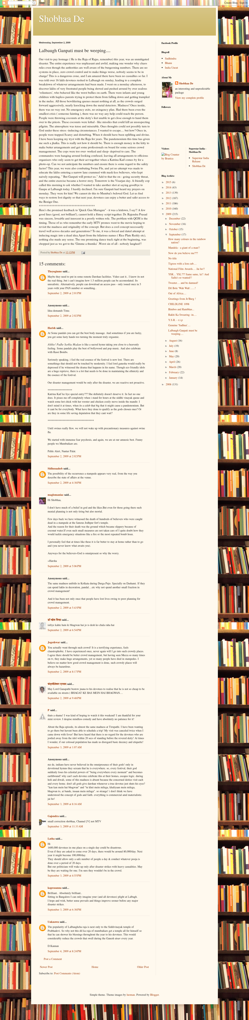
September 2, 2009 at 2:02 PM (64, 315)
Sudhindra (170, 58)
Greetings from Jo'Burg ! (182, 299)
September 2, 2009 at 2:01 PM (64, 293)
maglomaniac (55, 495)
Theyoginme (55, 271)
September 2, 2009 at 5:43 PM (64, 607)
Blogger (154, 994)
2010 (169, 208)
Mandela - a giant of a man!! (184, 247)
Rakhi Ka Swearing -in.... (182, 314)
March (173, 367)
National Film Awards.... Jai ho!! (186, 269)
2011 (169, 203)
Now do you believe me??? (183, 253)
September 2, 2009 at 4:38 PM (64, 482)
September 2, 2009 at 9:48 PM (64, 698)
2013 (169, 192)
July (171, 346)
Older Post (143, 967)
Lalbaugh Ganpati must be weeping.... (182, 332)
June (172, 351)
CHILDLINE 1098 (178, 304)
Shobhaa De (61, 18)
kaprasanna (54, 888)
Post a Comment (53, 959)
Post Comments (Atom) (67, 973)
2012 (169, 198)
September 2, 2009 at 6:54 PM (64, 630)
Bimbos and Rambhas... (181, 309)
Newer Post (46, 967)
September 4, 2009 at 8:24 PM (64, 951)
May (172, 356)
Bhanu (168, 63)
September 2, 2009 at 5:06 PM (64, 566)
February (174, 372)
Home (95, 967)
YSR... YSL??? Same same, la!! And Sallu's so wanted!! (188, 275)
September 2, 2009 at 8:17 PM (64, 671)
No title (172, 258)
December (175, 218)
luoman (131, 994)
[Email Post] (83, 252)
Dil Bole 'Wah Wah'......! (182, 288)
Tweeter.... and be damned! (183, 283)
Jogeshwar (54, 642)
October (174, 229)
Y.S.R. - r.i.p (175, 320)
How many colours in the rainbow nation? (187, 240)
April (172, 362)
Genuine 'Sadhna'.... (179, 325)
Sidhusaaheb (55, 468)
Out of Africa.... (177, 293)
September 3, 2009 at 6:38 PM (64, 909)
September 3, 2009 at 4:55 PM (64, 875)
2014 (169, 187)
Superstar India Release (200, 159)
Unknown (53, 922)
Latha (51, 838)
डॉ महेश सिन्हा (54, 620)
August (173, 340)
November (175, 224)
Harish (52, 328)
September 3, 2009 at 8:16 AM (65, 804)
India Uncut (171, 67)
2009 (169, 214)
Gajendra (53, 816)
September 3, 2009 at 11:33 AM (65, 826)
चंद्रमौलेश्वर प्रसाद (57, 684)
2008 (169, 384)
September (175, 234)
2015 (169, 182)
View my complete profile (189, 98)
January (173, 377)
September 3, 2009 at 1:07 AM (65, 747)
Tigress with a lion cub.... (182, 263)
